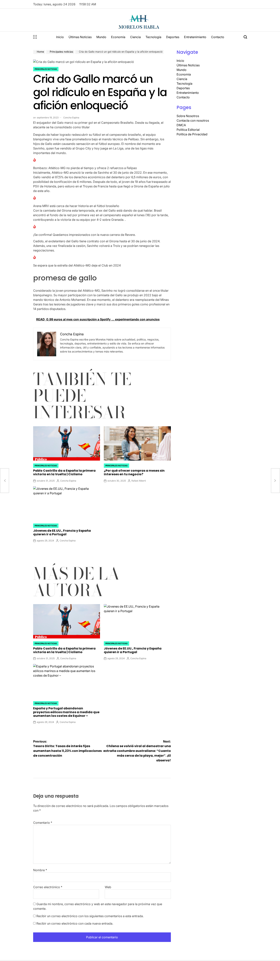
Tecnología (153, 37)
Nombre (40, 870)
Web (108, 887)
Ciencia (135, 37)
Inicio (60, 37)
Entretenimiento (195, 37)
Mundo (101, 37)
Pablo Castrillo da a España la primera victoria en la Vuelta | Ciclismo (64, 472)
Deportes (172, 37)
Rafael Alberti (138, 480)
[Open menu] (35, 37)
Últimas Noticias (80, 37)
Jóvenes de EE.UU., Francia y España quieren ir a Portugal (62, 532)
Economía (118, 37)
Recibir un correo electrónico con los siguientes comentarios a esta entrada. (90, 916)
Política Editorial (188, 130)
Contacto (217, 37)
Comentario (42, 823)
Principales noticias (46, 69)
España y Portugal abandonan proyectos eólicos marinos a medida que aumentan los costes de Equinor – (66, 712)
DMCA (181, 125)
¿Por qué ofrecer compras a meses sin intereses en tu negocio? (134, 472)
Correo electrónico (47, 887)
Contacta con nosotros (193, 120)
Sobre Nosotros (188, 116)
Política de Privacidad (192, 134)
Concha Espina (71, 117)
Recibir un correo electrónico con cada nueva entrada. (74, 923)
